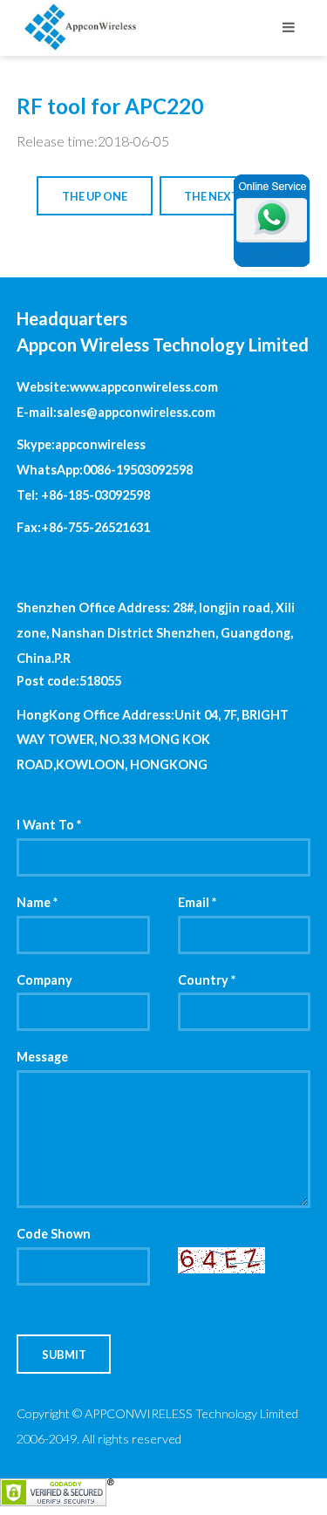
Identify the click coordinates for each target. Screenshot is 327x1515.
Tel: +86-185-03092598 (83, 495)
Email (197, 902)
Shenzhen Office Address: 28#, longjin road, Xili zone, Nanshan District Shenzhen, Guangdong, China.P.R (156, 632)
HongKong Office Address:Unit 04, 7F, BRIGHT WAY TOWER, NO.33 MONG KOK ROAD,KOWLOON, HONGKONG (153, 740)
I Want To (49, 824)
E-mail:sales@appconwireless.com (116, 412)
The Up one (94, 196)
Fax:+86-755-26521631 (83, 527)
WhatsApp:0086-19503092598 (105, 469)
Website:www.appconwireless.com (117, 386)
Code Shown (54, 1233)
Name (37, 902)
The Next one (224, 196)
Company (44, 979)
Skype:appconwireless (81, 444)
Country (206, 979)
